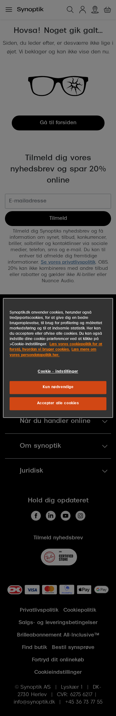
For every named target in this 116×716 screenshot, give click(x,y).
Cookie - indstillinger (58, 372)
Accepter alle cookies (58, 404)
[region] (58, 358)
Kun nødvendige (58, 387)
